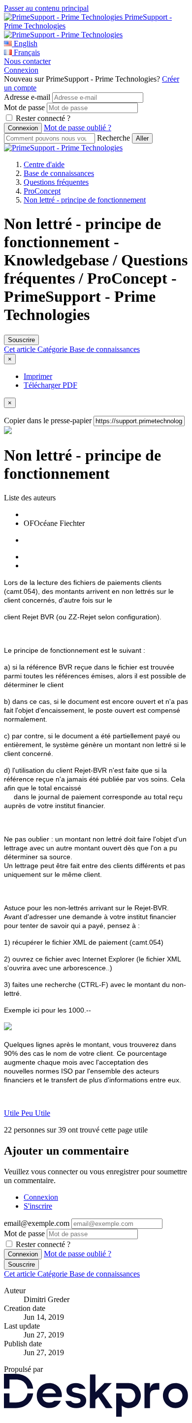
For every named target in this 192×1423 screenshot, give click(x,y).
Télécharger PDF (50, 385)
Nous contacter (27, 61)
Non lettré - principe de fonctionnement (85, 200)
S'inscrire (38, 1206)
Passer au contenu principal (46, 8)
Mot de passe (24, 107)
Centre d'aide (44, 164)
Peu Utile (35, 1113)
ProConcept (42, 191)
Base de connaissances (59, 173)
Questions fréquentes (56, 182)
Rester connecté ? (43, 118)
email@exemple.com (36, 1223)
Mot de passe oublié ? (77, 127)
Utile (12, 1113)
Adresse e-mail (27, 97)
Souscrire (21, 340)
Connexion (21, 70)
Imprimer (38, 376)
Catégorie (53, 349)
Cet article (20, 349)
